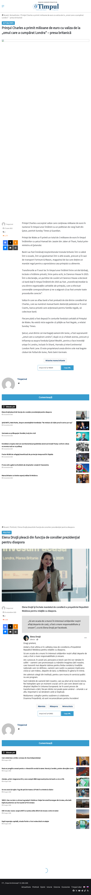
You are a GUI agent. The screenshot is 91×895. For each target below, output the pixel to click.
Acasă (6, 15)
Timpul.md (9, 224)
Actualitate (14, 15)
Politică (35, 887)
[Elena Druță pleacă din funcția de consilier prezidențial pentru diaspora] (82, 415)
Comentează (45, 397)
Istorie (49, 887)
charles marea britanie (56, 360)
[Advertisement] (45, 503)
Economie (66, 887)
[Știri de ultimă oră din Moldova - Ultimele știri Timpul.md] (45, 6)
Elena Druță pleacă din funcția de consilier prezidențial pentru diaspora (27, 412)
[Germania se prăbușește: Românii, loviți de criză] (82, 436)
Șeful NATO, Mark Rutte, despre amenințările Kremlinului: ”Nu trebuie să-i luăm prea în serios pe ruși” (37, 423)
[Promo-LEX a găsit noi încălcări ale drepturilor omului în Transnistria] (82, 468)
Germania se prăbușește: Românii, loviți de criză (19, 433)
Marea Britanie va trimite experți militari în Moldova (20, 475)
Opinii (42, 887)
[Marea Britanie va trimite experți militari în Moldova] (82, 478)
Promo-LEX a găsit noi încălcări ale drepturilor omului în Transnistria (25, 465)
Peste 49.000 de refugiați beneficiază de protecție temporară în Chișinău (27, 454)
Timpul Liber (76, 887)
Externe (57, 887)
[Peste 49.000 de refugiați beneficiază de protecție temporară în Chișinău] (82, 457)
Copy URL (67, 368)
